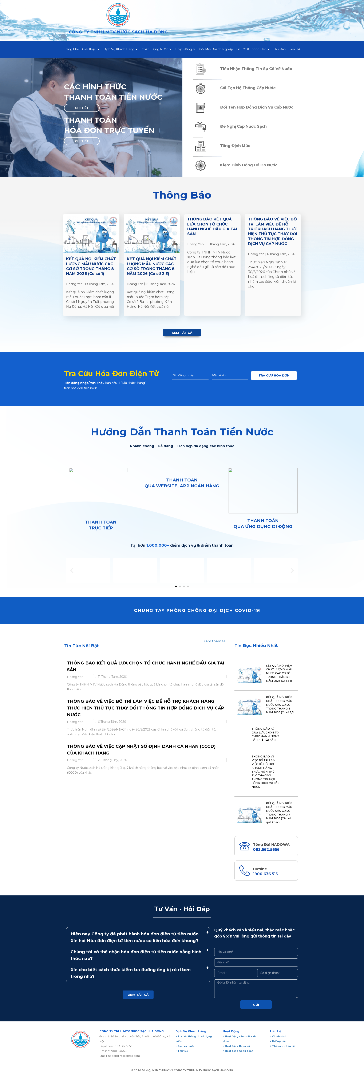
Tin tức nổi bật (81, 645)
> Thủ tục (181, 1050)
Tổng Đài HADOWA (271, 844)
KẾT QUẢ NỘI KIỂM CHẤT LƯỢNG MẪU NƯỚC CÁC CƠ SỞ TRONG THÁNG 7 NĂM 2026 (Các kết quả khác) (279, 812)
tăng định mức (235, 145)
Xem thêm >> (214, 641)
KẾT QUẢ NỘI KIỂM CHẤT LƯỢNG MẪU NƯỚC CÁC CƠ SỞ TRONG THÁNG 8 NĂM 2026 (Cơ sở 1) (91, 266)
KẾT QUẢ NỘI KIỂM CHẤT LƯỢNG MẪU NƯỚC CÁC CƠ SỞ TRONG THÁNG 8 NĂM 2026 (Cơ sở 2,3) (152, 266)
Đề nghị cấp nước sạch (243, 126)
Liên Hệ (294, 49)
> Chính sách (278, 1036)
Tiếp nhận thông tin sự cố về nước (256, 68)
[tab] (138, 937)
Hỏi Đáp (280, 49)
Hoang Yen (74, 284)
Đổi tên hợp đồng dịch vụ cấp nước (256, 107)
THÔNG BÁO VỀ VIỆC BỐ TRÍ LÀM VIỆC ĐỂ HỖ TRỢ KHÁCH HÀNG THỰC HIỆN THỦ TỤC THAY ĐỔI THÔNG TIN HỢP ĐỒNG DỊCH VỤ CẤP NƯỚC (272, 231)
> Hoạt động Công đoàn (238, 1050)
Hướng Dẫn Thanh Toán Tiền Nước (182, 432)
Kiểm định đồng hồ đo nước (248, 165)
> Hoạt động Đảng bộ (236, 1046)
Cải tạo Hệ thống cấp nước (248, 88)
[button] (82, 108)
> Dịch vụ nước (184, 1046)
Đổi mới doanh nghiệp (216, 49)
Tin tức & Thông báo (251, 49)
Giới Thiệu (89, 49)
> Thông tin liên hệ (282, 1046)
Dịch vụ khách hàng (118, 49)
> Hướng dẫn (278, 1041)
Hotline (260, 869)
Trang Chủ (71, 49)
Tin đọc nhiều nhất (256, 645)
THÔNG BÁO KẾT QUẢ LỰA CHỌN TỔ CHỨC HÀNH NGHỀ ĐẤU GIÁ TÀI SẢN (212, 226)
